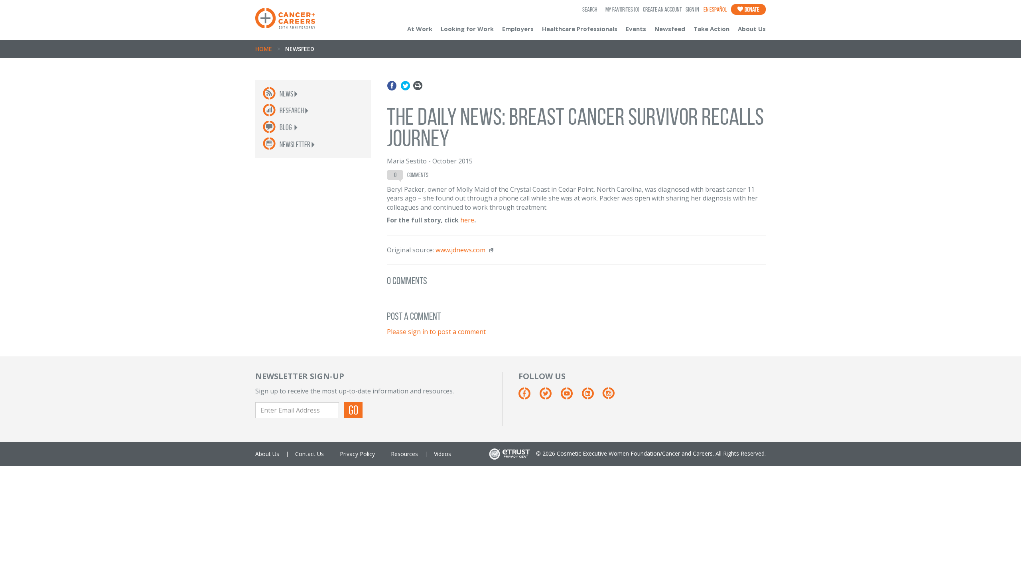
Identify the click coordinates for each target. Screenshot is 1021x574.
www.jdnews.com (460, 250)
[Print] (417, 85)
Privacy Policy (357, 454)
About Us (752, 29)
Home (263, 49)
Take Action (711, 29)
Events (636, 29)
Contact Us (309, 454)
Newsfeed (669, 29)
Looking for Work (467, 29)
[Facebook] (393, 85)
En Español (715, 9)
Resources (404, 454)
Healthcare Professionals (579, 29)
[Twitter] (405, 85)
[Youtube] (570, 396)
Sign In (692, 9)
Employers (518, 29)
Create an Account (662, 9)
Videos (442, 454)
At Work (419, 29)
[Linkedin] (591, 396)
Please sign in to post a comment (436, 331)
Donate (751, 9)
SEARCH (589, 9)
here (467, 220)
